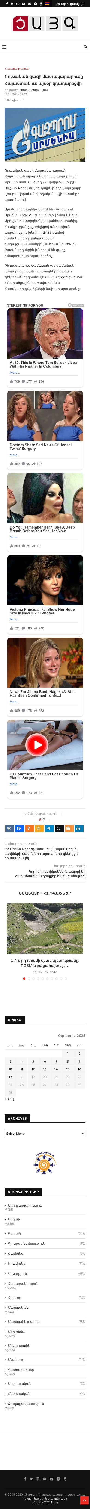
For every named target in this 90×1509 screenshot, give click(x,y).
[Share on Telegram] (49, 828)
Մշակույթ (46, 1359)
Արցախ (14, 1219)
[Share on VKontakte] (9, 828)
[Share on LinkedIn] (79, 828)
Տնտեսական (46, 1394)
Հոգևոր (46, 1297)
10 (10, 1069)
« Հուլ (9, 1099)
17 (10, 1077)
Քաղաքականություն (26, 1404)
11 (22, 1069)
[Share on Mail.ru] (39, 828)
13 (44, 1069)
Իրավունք (46, 1263)
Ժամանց (46, 1253)
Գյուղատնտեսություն (46, 1243)
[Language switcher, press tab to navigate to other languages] (47, 3)
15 (67, 1069)
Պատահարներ (21, 1370)
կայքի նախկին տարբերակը (45, 1498)
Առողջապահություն (25, 1205)
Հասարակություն (17, 68)
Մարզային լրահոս (46, 1321)
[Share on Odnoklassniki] (29, 828)
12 (33, 1069)
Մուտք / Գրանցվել (70, 4)
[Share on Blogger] (69, 828)
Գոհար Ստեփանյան (32, 90)
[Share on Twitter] (59, 828)
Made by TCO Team (45, 1502)
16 (79, 1069)
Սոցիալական (46, 1383)
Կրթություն (46, 1274)
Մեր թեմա (16, 1332)
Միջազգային (19, 1345)
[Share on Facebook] (19, 828)
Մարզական (18, 1307)
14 (56, 1069)
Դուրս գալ (46, 11)
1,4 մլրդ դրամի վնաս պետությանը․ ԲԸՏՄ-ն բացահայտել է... (45, 963)
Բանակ (46, 1233)
